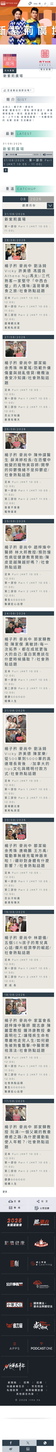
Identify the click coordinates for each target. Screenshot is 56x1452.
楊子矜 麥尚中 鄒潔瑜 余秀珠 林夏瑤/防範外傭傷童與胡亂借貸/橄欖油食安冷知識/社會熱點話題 (28, 373)
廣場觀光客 (12, 323)
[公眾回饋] (36, 1208)
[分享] (38, 1201)
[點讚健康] (14, 1243)
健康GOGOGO (15, 697)
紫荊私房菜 (12, 327)
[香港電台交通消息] (10, 1201)
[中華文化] (14, 1304)
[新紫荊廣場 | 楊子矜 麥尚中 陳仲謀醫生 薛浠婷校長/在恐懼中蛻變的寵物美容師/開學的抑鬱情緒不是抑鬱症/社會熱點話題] (15, 441)
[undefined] (30, 3)
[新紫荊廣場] (5, 170)
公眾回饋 (44, 1208)
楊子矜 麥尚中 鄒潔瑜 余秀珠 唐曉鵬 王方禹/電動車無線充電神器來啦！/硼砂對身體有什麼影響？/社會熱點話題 (27, 856)
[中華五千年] (14, 1366)
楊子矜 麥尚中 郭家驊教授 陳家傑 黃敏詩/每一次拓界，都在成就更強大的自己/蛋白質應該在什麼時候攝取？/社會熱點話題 (28, 652)
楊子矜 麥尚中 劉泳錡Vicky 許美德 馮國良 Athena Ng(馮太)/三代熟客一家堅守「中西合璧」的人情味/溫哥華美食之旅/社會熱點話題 (27, 278)
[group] (43, 154)
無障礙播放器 (35, 1390)
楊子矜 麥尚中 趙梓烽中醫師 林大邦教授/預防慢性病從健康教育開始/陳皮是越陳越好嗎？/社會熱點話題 (28, 557)
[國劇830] (14, 1263)
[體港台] (41, 1222)
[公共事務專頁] (14, 1284)
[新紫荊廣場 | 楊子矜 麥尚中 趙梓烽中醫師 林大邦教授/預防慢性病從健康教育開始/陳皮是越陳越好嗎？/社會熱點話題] (15, 533)
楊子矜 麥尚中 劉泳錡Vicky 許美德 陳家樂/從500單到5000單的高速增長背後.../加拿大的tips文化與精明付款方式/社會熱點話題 (28, 761)
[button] (6, 154)
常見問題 (38, 1386)
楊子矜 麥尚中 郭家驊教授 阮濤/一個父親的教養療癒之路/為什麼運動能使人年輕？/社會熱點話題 (28, 1137)
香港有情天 (12, 419)
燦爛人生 (11, 701)
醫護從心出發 (14, 604)
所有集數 (10, 71)
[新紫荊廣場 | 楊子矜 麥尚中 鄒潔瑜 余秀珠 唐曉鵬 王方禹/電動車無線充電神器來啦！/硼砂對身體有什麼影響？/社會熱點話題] (15, 832)
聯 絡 (17, 1208)
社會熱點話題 (14, 1083)
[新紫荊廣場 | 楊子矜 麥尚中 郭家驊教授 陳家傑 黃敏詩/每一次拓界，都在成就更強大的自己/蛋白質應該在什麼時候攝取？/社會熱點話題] (15, 625)
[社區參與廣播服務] (41, 1284)
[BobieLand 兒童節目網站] (41, 1243)
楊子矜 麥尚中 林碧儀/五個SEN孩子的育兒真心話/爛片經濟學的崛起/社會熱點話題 (28, 945)
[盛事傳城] (41, 1325)
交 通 (17, 1201)
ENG (35, 4)
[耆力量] (14, 1325)
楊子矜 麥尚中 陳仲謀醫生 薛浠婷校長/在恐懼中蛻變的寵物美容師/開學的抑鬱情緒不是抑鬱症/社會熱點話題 (28, 465)
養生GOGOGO (15, 600)
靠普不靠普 (12, 507)
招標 (40, 1382)
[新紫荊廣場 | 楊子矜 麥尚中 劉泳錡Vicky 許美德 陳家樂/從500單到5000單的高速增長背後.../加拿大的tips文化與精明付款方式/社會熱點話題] (15, 728)
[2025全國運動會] (14, 1222)
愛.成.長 (11, 985)
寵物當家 (11, 511)
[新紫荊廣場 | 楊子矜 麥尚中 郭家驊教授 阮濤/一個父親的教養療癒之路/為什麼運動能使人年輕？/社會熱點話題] (15, 1113)
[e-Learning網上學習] (41, 1263)
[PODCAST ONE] (41, 1346)
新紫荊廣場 (13, 149)
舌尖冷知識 (12, 415)
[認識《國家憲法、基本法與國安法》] (41, 1304)
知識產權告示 (16, 1386)
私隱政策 (13, 1390)
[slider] (24, 155)
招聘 (27, 1382)
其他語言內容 (26, 1394)
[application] (27, 154)
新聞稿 (13, 1382)
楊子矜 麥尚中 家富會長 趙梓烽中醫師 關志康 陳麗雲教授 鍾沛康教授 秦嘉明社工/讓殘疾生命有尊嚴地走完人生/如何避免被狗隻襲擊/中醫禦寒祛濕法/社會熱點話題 (28, 1036)
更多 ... (6, 1191)
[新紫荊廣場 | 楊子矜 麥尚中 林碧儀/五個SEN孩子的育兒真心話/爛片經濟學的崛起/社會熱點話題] (15, 924)
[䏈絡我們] (10, 1207)
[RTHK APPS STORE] (14, 1346)
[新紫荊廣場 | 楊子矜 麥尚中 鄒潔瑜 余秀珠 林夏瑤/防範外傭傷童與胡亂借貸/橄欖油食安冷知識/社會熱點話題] (15, 349)
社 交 (44, 1201)
